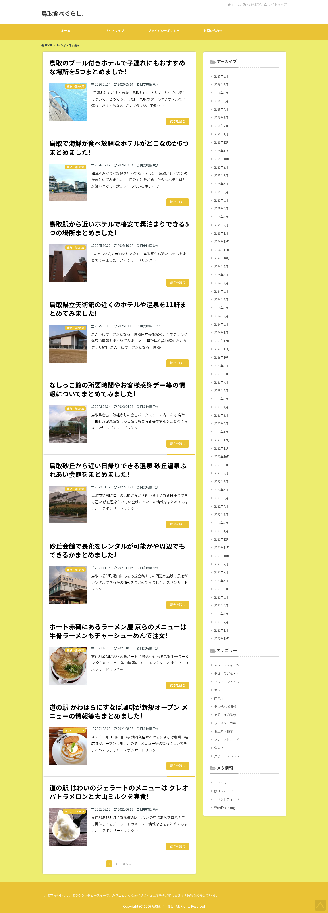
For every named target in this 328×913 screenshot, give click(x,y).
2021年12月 (222, 539)
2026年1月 (221, 134)
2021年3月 (221, 613)
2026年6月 (221, 93)
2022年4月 (221, 506)
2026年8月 (221, 76)
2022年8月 (221, 473)
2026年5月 (221, 101)
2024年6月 (221, 291)
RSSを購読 (254, 4)
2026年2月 (221, 126)
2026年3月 (221, 117)
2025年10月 (222, 159)
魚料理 (219, 748)
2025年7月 (221, 183)
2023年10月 (222, 357)
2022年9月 (221, 465)
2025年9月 (221, 167)
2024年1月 (221, 332)
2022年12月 (222, 440)
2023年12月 (222, 341)
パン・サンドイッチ (228, 681)
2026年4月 (221, 109)
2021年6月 (221, 589)
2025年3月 (221, 217)
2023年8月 (221, 374)
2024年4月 (221, 308)
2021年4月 (221, 605)
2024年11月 (222, 250)
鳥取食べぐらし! (62, 13)
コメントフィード (226, 799)
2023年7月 (221, 382)
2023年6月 (221, 390)
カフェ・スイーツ (226, 665)
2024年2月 (221, 324)
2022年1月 (221, 531)
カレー (219, 690)
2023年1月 (221, 432)
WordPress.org (224, 807)
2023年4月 (221, 407)
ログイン (220, 782)
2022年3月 (221, 514)
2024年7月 (221, 283)
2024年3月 (221, 316)
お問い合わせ (212, 30)
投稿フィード (223, 791)
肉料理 (219, 698)
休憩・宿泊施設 (70, 45)
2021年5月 (221, 597)
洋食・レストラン (226, 756)
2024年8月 (221, 274)
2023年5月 (221, 398)
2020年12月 (222, 638)
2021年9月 (221, 564)
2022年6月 (221, 489)
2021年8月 (221, 572)
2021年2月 (221, 622)
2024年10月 (222, 258)
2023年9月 (221, 365)
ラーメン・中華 (225, 723)
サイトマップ (277, 4)
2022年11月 (222, 448)
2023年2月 (221, 423)
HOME (48, 45)
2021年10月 (222, 556)
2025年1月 (221, 233)
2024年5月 (221, 299)
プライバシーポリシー (164, 30)
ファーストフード (226, 739)
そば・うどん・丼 (226, 673)
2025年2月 (221, 225)
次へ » (127, 864)
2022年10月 (222, 456)
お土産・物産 (223, 731)
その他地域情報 (225, 706)
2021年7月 (221, 580)
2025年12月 (222, 142)
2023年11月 (222, 349)
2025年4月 (221, 208)
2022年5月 (221, 498)
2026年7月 (221, 84)
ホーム (236, 4)
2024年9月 (221, 266)
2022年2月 (221, 523)
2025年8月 (221, 175)
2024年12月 (222, 241)
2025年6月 (221, 192)
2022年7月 (221, 481)
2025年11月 (222, 150)
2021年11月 (222, 547)
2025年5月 (221, 200)
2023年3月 (221, 415)
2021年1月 (221, 630)
